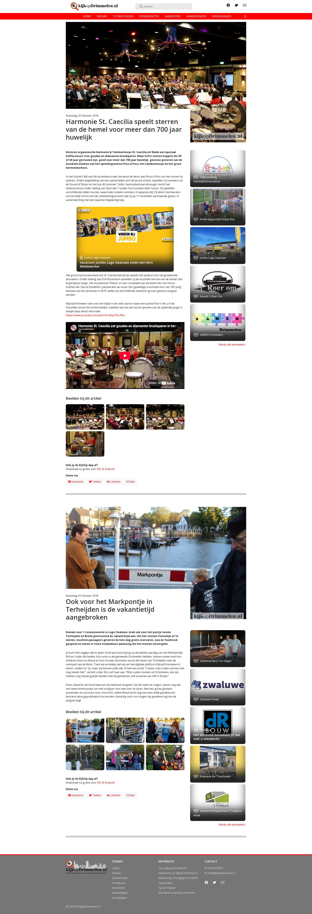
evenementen (149, 16)
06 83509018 (215, 868)
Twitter (96, 481)
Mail (132, 481)
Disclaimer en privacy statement (176, 892)
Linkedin (114, 481)
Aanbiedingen (120, 892)
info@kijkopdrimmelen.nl (221, 873)
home (87, 16)
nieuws (102, 16)
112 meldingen (123, 16)
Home (115, 868)
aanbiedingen (196, 16)
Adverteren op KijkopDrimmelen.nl (177, 873)
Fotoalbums (119, 883)
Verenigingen (119, 898)
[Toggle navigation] (245, 16)
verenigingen (221, 16)
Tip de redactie (167, 888)
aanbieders (173, 16)
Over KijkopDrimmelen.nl (172, 868)
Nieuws (116, 873)
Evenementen (120, 878)
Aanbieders (118, 888)
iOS (99, 469)
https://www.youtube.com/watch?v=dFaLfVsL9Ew (95, 315)
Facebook (77, 481)
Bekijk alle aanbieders (232, 344)
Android (109, 469)
